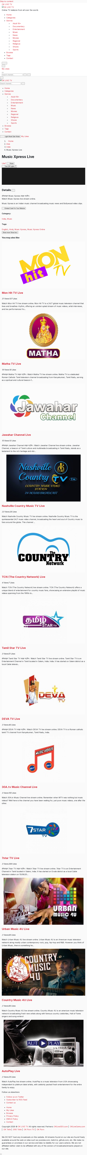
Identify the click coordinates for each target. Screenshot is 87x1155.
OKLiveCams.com (77, 1126)
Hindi (11, 229)
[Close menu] (1, 78)
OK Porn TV (29, 1129)
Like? (4, 163)
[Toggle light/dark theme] (4, 63)
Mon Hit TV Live (12, 292)
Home (9, 15)
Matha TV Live (11, 363)
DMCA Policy (12, 1119)
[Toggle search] (3, 66)
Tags (8, 55)
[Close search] (28, 74)
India (8, 147)
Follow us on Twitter (15, 1097)
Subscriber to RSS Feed (16, 1100)
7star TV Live (10, 858)
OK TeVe (7, 1129)
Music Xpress (20, 229)
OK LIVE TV (7, 4)
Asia (8, 144)
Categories (10, 18)
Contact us (11, 1103)
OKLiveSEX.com (61, 1126)
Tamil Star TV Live (14, 648)
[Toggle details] (13, 190)
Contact (9, 58)
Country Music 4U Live (17, 1000)
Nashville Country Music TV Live (23, 506)
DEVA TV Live (11, 718)
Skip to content (6, 1)
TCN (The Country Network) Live (23, 576)
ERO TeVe (17, 1129)
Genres (9, 20)
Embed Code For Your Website (14, 208)
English (5, 229)
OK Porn (40, 1129)
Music (9, 219)
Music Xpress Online (36, 229)
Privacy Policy (12, 1116)
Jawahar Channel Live (16, 434)
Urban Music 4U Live (15, 929)
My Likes (5, 69)
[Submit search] (25, 74)
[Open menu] (3, 72)
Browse (9, 52)
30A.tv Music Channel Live (19, 787)
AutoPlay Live (11, 1071)
